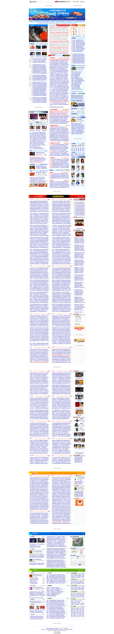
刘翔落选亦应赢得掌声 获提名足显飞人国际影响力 (61, 263)
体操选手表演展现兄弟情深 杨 (80, 210)
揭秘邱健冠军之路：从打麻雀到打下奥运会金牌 (61, 411)
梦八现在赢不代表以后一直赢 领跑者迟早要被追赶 (39, 482)
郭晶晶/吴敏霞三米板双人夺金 (79, 241)
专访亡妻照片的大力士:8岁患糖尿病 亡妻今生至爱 (61, 490)
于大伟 (76, 610)
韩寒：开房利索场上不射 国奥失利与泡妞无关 (37, 142)
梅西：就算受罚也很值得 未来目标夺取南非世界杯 (61, 507)
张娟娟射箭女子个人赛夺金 (79, 267)
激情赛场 (54, 39)
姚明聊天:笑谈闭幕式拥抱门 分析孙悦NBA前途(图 (61, 273)
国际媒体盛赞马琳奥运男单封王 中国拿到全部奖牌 (39, 253)
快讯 (35, 21)
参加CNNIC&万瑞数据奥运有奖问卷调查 (77, 98)
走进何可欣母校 (44, 77)
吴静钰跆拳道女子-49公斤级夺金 (80, 302)
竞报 (75, 601)
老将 (59, 37)
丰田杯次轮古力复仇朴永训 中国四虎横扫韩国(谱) (59, 187)
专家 (72, 21)
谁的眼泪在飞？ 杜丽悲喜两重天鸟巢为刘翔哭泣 (61, 399)
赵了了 (77, 615)
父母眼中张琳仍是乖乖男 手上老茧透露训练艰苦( (39, 353)
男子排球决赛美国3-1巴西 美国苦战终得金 (39, 90)
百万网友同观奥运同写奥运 (34, 178)
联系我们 (53, 629)
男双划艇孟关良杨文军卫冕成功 (38, 92)
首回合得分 (54, 145)
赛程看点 (63, 21)
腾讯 (71, 593)
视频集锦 (61, 41)
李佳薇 (78, 496)
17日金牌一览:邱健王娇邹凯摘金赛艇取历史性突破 (61, 415)
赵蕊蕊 (78, 582)
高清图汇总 (34, 120)
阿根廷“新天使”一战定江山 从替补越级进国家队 (61, 514)
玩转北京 (79, 155)
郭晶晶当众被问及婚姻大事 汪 (80, 206)
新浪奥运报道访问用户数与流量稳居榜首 (59, 52)
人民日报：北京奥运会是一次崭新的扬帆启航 (55, 591)
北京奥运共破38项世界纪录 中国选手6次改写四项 (59, 63)
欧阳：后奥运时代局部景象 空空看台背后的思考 (55, 601)
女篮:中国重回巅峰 (65, 140)
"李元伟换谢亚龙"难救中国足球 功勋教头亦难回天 (61, 390)
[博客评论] (35, 570)
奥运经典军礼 (35, 62)
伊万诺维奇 (81, 496)
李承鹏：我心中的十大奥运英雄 (76, 71)
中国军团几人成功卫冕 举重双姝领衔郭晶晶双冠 (39, 446)
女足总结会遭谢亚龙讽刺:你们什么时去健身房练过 (39, 381)
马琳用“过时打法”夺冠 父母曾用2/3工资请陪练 (38, 223)
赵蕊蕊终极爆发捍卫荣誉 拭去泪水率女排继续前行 (39, 302)
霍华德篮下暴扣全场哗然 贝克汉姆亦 (78, 61)
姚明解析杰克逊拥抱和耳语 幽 (80, 214)
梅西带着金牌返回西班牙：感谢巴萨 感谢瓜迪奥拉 (61, 477)
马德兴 (80, 612)
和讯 (82, 593)
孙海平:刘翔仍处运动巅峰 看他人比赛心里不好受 (61, 208)
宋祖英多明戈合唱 (38, 50)
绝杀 (54, 38)
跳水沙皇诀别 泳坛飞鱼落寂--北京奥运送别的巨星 (39, 514)
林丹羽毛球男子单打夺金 (78, 286)
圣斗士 (61, 38)
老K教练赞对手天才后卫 (65, 132)
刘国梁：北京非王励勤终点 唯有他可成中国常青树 (39, 216)
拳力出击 (77, 178)
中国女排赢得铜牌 (36, 95)
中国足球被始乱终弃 (43, 102)
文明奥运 (79, 587)
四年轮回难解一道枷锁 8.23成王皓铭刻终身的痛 (38, 247)
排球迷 (83, 574)
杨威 (71, 610)
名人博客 (74, 606)
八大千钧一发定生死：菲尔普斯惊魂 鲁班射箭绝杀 (59, 89)
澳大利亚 (80, 483)
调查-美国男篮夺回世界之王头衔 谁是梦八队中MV (39, 489)
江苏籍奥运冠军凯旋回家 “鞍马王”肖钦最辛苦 (60, 318)
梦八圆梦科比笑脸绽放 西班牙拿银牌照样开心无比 (61, 307)
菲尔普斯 (77, 491)
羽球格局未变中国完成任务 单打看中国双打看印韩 (39, 400)
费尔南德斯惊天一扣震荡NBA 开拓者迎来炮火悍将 (61, 482)
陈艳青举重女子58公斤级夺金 (79, 247)
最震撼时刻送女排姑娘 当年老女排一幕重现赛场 (39, 305)
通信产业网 (73, 596)
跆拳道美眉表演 (37, 609)
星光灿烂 (57, 39)
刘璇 (74, 609)
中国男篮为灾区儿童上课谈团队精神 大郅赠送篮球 (61, 268)
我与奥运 (79, 574)
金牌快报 (47, 21)
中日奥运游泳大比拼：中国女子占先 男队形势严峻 (39, 350)
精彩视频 (32, 43)
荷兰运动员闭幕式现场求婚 (64, 181)
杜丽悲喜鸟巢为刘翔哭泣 (64, 82)
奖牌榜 (60, 19)
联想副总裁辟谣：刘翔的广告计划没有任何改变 (61, 262)
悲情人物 (61, 102)
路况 (77, 21)
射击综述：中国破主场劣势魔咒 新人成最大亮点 (61, 398)
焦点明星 (77, 485)
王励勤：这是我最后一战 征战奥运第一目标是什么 (39, 217)
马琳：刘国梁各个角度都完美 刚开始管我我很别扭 (39, 226)
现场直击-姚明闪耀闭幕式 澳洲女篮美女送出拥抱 (61, 297)
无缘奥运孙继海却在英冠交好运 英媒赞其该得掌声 (61, 393)
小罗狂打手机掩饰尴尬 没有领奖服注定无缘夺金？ (61, 492)
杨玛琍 (79, 89)
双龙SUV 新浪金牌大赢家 (77, 100)
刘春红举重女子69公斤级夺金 (79, 261)
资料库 (67, 172)
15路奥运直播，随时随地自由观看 (41, 167)
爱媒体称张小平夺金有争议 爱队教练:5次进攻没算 (38, 159)
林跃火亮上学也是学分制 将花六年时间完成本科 (39, 349)
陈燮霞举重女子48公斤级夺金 (79, 237)
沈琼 (83, 611)
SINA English (64, 629)
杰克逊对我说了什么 (65, 28)
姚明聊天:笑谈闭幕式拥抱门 (79, 202)
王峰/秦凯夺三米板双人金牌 (79, 260)
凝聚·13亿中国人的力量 (43, 170)
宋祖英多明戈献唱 (58, 46)
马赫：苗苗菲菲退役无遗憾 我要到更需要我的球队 (39, 332)
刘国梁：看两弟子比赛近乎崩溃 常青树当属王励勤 (39, 235)
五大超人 (37, 58)
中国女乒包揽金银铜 (79, 228)
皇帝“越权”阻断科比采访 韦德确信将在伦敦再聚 (39, 509)
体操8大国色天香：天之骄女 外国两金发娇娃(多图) (56, 542)
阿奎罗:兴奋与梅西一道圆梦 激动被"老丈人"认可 (61, 480)
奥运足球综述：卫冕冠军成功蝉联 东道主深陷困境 (61, 378)
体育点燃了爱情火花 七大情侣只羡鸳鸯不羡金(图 (39, 405)
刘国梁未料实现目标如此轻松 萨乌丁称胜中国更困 (39, 208)
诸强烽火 (51, 172)
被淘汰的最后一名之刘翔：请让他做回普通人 (60, 232)
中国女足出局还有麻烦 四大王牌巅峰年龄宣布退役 (39, 386)
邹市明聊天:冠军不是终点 (53, 30)
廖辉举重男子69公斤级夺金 (79, 255)
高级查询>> (83, 108)
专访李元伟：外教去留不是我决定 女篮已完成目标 (39, 327)
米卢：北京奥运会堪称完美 (75, 86)
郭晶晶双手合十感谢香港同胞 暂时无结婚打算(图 (39, 352)
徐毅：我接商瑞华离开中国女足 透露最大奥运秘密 (38, 133)
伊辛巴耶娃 (78, 492)
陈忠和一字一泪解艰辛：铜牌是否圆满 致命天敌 (39, 300)
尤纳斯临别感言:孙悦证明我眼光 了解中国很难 (60, 164)
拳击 (74, 150)
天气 (77, 19)
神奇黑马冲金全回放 (55, 152)
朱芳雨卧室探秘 (35, 76)
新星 (58, 37)
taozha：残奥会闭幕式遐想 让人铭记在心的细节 (55, 609)
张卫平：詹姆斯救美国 (75, 76)
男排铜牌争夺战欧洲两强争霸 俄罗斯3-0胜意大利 (39, 272)
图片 (41, 19)
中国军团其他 (52, 157)
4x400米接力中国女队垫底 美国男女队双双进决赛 (61, 241)
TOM (76, 593)
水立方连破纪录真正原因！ (38, 587)
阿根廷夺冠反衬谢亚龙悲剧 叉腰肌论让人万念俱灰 (61, 385)
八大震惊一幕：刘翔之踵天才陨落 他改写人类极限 (61, 225)
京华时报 (78, 601)
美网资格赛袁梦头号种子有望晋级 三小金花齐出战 (61, 359)
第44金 (74, 48)
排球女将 (82, 185)
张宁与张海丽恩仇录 (43, 99)
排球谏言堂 (82, 589)
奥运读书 (82, 95)
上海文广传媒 (82, 604)
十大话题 (53, 102)
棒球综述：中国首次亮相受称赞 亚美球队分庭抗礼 (39, 460)
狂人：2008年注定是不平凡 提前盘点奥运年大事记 (56, 605)
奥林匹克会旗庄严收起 (36, 69)
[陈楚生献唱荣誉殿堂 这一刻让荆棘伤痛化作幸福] (33, 541)
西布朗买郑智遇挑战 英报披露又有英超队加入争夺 (61, 374)
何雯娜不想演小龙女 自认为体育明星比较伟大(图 (61, 320)
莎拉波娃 (81, 492)
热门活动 (32, 614)
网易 (74, 593)
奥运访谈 (66, 53)
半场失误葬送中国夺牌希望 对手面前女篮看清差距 (39, 339)
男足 (53, 370)
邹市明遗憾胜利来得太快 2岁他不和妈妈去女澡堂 (61, 447)
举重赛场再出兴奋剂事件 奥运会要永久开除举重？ (61, 503)
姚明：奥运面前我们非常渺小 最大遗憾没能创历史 (61, 276)
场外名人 (40, 58)
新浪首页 (74, 1)
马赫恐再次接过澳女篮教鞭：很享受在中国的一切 (39, 315)
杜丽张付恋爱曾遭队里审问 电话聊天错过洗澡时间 (61, 402)
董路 (77, 612)
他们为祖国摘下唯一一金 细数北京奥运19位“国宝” (59, 85)
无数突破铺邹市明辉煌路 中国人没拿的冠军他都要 (59, 147)
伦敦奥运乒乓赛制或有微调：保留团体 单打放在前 (39, 221)
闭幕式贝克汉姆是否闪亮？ (34, 579)
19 (77, 563)
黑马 (56, 38)
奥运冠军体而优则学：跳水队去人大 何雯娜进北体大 (56, 553)
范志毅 (74, 615)
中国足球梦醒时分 (79, 393)
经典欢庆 (34, 58)
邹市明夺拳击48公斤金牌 (79, 41)
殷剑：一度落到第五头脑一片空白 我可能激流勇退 (39, 433)
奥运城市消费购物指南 (37, 559)
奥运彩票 (72, 155)
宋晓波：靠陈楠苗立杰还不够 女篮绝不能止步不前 (39, 344)
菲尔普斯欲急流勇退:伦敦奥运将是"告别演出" (60, 173)
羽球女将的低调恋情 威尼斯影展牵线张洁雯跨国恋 (39, 411)
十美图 (68, 43)
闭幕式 (38, 19)
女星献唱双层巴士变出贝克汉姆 (38, 70)
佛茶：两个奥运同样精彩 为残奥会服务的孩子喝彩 (56, 616)
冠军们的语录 (44, 62)
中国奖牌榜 (64, 57)
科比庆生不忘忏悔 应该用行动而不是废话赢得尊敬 (39, 479)
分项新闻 (64, 172)
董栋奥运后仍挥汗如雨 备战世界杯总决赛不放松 (61, 321)
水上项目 (32, 421)
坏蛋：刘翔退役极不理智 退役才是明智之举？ (55, 607)
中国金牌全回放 (51, 49)
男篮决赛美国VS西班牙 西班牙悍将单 (79, 57)
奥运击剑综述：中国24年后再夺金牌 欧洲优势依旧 (61, 428)
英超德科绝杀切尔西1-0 (54, 184)
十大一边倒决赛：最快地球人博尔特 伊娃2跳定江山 (59, 90)
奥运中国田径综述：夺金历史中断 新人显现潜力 (61, 229)
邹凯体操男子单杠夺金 (78, 297)
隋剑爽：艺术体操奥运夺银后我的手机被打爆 (37, 143)
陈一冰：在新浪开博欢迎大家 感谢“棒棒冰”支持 (37, 148)
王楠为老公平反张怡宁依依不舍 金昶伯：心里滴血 (39, 237)
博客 (70, 19)
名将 (60, 49)
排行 (40, 21)
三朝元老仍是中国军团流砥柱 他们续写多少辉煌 (61, 337)
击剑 (74, 149)
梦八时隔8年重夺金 (64, 23)
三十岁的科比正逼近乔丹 (34, 583)
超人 (62, 49)
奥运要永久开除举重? (65, 177)
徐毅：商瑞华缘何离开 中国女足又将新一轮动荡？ (38, 139)
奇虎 (83, 594)
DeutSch (80, 9)
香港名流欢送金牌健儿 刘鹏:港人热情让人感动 (55, 556)
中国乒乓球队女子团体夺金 (79, 284)
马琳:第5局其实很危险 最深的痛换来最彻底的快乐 (39, 256)
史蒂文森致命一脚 (42, 91)
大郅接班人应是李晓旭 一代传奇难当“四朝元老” (61, 292)
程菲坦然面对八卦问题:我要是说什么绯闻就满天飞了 (56, 548)
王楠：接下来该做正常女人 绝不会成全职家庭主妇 (39, 214)
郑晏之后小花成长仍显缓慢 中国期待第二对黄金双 (61, 352)
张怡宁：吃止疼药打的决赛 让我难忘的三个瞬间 (39, 220)
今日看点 (60, 53)
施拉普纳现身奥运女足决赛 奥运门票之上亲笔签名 (39, 373)
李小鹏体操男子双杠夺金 (78, 294)
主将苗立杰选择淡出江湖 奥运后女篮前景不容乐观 (39, 325)
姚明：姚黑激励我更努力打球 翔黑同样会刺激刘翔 (61, 269)
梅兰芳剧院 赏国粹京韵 (40, 564)
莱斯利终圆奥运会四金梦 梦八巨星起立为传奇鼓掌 (39, 507)
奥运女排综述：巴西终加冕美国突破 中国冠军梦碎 (39, 290)
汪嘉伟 (75, 89)
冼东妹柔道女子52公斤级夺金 (79, 242)
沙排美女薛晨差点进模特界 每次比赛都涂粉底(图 (39, 275)
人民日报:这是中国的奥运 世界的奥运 (55, 36)
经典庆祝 (50, 50)
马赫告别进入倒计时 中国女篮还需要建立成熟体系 (39, 320)
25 (75, 564)
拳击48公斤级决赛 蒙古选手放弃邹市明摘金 (40, 86)
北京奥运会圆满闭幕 (54, 41)
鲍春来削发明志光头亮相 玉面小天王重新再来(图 (39, 414)
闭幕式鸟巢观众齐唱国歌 (37, 64)
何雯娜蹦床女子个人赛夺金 (79, 292)
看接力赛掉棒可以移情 (36, 102)
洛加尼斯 (75, 436)
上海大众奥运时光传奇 (33, 179)
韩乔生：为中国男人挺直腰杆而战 (76, 81)
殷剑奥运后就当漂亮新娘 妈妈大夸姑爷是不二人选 (39, 434)
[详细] (45, 155)
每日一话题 (33, 585)
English (70, 9)
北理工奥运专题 (81, 452)
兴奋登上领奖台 (63, 152)
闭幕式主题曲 (38, 130)
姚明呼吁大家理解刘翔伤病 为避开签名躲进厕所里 (61, 278)
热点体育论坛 (74, 585)
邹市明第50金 (69, 23)
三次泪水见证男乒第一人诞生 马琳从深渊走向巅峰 (39, 255)
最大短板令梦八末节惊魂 (63, 135)
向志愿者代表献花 (43, 67)
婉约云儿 (43, 579)
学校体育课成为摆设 (43, 97)
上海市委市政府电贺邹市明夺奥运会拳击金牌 (60, 446)
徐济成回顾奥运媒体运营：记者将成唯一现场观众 (56, 536)
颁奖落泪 (65, 145)
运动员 (64, 38)
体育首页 (31, 21)
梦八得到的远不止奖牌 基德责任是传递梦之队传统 (39, 499)
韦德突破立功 (40, 83)
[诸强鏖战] (35, 473)
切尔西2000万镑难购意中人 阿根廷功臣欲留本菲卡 (61, 520)
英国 (82, 481)
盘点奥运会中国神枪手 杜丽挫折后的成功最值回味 (61, 403)
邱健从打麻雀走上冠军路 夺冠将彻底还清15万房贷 (61, 414)
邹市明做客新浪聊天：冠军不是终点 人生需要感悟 (61, 443)
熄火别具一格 (55, 43)
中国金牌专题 (77, 230)
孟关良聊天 (67, 30)
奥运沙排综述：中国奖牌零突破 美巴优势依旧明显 (39, 292)
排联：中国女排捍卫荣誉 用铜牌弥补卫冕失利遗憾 (39, 296)
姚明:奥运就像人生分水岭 (58, 28)
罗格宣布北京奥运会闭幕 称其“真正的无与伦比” (58, 113)
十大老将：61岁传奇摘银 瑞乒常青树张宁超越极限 (59, 75)
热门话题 (53, 37)
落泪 (67, 49)
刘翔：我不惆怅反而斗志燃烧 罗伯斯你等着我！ (61, 249)
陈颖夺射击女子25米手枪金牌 (79, 257)
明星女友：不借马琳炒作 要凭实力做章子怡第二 (39, 225)
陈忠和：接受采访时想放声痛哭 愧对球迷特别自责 (39, 280)
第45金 (74, 47)
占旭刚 (76, 448)
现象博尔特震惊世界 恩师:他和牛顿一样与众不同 (61, 489)
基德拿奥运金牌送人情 (65, 139)
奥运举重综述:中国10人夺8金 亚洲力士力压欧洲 (38, 453)
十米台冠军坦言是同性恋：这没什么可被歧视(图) (61, 517)
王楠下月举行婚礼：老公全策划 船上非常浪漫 (60, 167)
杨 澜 (77, 91)
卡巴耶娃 (83, 442)
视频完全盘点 (58, 23)
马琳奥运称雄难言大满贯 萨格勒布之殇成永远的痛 (39, 259)
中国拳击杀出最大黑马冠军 (55, 155)
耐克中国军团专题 (41, 23)
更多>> (46, 150)
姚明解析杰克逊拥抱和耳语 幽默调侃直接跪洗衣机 (61, 281)
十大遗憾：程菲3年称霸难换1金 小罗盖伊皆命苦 (61, 336)
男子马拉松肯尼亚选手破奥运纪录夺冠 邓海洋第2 (61, 509)
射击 (72, 149)
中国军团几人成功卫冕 (63, 66)
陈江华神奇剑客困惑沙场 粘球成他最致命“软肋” (61, 284)
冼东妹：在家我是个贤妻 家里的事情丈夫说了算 (61, 461)
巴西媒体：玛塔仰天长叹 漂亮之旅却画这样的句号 (39, 377)
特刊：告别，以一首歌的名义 (61, 43)
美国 (31, 475)
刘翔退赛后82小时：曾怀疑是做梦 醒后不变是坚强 (61, 213)
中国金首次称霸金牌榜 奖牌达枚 (58, 32)
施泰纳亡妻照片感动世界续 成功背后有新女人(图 (61, 499)
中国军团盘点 (51, 23)
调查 (67, 38)
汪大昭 (83, 612)
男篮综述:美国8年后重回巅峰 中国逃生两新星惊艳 (61, 305)
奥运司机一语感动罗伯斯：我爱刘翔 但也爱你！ (61, 237)
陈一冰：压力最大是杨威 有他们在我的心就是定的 (61, 325)
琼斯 (76, 496)
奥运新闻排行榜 (66, 180)
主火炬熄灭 (53, 46)
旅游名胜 (81, 553)
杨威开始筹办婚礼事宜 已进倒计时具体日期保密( (61, 327)
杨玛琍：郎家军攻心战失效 (75, 85)
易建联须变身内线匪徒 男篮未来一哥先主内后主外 (61, 290)
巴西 (82, 482)
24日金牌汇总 (43, 120)
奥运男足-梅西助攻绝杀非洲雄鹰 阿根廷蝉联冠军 (61, 386)
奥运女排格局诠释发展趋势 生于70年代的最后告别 (39, 273)
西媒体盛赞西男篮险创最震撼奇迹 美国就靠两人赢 (38, 158)
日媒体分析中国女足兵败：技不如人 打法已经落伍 (39, 390)
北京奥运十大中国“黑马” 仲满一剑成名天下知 (60, 433)
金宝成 (72, 91)
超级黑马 (57, 102)
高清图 (38, 21)
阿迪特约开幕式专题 (74, 96)
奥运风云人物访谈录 (77, 95)
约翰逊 (80, 491)
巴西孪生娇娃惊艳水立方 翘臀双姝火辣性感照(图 (61, 519)
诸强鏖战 (82, 196)
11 (75, 562)
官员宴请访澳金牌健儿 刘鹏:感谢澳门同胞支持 (55, 560)
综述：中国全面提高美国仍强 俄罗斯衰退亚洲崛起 (59, 70)
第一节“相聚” (43, 64)
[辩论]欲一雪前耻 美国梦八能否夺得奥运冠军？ (37, 617)
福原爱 (77, 493)
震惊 (53, 38)
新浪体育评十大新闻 (64, 60)
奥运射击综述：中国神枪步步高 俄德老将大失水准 (61, 406)
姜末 (83, 616)
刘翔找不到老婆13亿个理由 (41, 594)
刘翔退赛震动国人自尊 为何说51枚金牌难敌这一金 (61, 217)
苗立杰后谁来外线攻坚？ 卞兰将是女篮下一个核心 (39, 318)
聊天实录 (50, 28)
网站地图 (77, 1)
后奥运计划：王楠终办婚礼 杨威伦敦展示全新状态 (39, 262)
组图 (66, 57)
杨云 (74, 610)
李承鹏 (75, 612)
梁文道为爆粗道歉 (44, 98)
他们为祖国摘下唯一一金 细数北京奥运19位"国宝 (61, 483)
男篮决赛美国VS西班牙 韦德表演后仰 (79, 60)
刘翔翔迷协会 (73, 577)
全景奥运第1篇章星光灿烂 (65, 36)
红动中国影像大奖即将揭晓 (40, 182)
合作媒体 (74, 598)
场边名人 (61, 50)
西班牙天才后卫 (31, 609)
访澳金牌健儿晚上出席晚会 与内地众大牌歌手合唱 (56, 561)
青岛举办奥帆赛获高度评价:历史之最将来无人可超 (39, 428)
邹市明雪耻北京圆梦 (53, 148)
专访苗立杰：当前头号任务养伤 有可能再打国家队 (39, 333)
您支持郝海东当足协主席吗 (34, 591)
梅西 (71, 583)
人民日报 (75, 600)
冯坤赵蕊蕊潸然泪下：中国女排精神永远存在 (38, 311)
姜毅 (76, 616)
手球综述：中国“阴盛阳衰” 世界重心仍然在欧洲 (39, 463)
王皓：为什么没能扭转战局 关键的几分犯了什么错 (39, 260)
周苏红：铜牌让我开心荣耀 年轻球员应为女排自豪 (39, 285)
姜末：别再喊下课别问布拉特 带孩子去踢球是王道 (38, 144)
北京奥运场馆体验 (75, 536)
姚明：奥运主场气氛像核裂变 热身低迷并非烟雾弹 (61, 275)
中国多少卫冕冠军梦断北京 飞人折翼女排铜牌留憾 (61, 223)
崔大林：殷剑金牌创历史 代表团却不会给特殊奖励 (39, 431)
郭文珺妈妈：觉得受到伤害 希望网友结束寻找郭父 (61, 405)
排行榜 (76, 199)
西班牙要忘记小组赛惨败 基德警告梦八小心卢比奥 (39, 493)
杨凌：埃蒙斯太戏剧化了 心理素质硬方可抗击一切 (61, 410)
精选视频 (73, 38)
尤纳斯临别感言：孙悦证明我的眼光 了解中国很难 (61, 309)
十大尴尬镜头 (42, 61)
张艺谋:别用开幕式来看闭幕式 (63, 121)
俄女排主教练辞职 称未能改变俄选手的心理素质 (39, 513)
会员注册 (67, 629)
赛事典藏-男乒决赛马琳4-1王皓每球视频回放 (38, 233)
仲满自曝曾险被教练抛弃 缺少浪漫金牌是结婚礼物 (61, 427)
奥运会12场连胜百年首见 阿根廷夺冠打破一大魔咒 (61, 497)
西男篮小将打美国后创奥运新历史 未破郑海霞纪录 (61, 486)
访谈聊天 (73, 117)
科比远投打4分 (35, 83)
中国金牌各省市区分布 (65, 64)
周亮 (71, 616)
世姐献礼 (82, 178)
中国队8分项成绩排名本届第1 (55, 64)
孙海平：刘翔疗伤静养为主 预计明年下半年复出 (61, 214)
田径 (53, 199)
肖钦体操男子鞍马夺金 (78, 283)
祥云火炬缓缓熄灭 (43, 69)
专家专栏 (73, 65)
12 (77, 562)
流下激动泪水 (44, 88)
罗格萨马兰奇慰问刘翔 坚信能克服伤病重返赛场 (61, 221)
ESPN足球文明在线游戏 (79, 453)
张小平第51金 (74, 23)
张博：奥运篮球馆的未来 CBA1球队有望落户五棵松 (38, 138)
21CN (75, 594)
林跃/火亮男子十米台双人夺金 (79, 246)
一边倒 (66, 37)
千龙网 (76, 596)
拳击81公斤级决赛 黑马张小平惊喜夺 (78, 56)
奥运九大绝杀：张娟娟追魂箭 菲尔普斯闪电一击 (58, 94)
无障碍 (83, 21)
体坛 (81, 600)
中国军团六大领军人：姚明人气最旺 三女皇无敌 (58, 72)
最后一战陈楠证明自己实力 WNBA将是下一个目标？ (39, 340)
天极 (71, 595)
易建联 (81, 582)
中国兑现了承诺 (59, 42)
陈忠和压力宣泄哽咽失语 (43, 95)
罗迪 (71, 611)
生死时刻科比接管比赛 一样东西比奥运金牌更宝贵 (59, 133)
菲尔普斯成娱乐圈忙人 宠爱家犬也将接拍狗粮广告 (56, 552)
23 (71, 564)
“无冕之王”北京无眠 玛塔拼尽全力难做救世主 (38, 375)
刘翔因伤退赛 (46, 23)
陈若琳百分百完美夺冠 (79, 46)
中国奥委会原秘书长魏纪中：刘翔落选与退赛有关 (61, 247)
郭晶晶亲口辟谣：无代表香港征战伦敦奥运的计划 (39, 359)
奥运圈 (72, 574)
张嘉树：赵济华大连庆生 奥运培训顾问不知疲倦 (55, 604)
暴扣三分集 (42, 82)
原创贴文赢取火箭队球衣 (78, 459)
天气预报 (76, 155)
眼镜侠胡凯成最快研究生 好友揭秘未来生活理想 (61, 220)
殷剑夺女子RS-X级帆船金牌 (80, 48)
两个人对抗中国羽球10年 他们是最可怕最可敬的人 (39, 415)
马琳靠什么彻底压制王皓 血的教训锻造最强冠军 (39, 252)
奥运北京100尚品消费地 (33, 563)
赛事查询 (63, 19)
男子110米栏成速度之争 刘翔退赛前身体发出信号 (61, 256)
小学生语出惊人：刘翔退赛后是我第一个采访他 (61, 202)
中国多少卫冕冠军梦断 (54, 93)
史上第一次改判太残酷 (65, 159)
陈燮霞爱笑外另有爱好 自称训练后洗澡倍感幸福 (39, 441)
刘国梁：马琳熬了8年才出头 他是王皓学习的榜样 (39, 244)
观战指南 (72, 95)
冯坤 (83, 609)
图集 (68, 41)
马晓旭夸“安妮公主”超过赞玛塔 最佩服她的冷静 (39, 380)
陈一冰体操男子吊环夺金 (78, 289)
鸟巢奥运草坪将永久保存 (54, 181)
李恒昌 (44, 582)
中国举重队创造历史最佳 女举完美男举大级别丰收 (39, 443)
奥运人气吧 (74, 579)
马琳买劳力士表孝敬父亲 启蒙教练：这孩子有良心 (39, 229)
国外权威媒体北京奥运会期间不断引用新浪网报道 (59, 100)
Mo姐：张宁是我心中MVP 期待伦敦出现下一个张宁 (38, 141)
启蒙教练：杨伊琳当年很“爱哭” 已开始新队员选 (61, 332)
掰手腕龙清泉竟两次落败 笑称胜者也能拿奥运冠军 (39, 448)
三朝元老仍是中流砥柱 (64, 81)
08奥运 (72, 587)
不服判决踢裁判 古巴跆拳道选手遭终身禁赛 (37, 612)
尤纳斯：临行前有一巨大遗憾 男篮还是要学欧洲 (61, 311)
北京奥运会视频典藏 (56, 47)
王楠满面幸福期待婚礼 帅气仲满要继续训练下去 (39, 202)
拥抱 (65, 50)
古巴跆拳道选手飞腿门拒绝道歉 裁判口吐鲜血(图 (61, 494)
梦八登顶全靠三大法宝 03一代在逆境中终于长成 (39, 480)
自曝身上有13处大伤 (52, 29)
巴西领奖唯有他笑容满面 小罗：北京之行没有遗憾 (61, 500)
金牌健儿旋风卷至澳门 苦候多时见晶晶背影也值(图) (56, 564)
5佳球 (45, 82)
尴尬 (63, 50)
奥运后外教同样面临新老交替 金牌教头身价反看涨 (61, 423)
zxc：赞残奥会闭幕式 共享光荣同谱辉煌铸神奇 (55, 608)
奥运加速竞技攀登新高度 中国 (80, 209)
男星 (57, 38)
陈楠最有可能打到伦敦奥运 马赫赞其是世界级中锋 (39, 321)
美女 (66, 50)
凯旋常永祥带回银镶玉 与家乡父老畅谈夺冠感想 (61, 440)
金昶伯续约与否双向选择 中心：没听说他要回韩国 (39, 459)
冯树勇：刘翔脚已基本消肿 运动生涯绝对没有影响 (61, 233)
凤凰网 (77, 594)
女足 (31, 370)
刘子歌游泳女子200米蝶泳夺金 (79, 262)
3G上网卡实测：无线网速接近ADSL (41, 168)
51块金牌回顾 (44, 58)
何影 (75, 442)
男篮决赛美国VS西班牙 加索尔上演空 (79, 59)
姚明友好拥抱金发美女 (42, 68)
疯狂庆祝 (61, 145)
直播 (53, 19)
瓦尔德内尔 (79, 436)
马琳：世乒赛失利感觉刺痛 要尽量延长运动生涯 (39, 250)
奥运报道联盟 (74, 591)
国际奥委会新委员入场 (36, 67)
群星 (68, 46)
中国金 (65, 47)
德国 (80, 481)
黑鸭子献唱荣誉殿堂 (41, 544)
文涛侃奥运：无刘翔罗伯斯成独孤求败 (77, 131)
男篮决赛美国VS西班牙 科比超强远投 (79, 55)
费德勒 (79, 583)
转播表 (80, 21)
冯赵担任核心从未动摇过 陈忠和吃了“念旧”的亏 (39, 269)
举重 (80, 149)
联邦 (79, 589)
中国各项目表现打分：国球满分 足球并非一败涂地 (59, 67)
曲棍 (80, 150)
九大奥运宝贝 (35, 61)
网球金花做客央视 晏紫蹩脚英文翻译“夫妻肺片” (61, 356)
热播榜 (53, 21)
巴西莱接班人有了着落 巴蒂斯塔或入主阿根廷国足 (61, 493)
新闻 (51, 37)
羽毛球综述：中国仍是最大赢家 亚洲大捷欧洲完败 (39, 410)
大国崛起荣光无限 (57, 49)
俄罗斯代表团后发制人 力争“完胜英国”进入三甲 (39, 518)
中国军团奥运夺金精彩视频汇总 (78, 51)
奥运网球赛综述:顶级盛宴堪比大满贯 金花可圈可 (61, 353)
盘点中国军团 (52, 57)
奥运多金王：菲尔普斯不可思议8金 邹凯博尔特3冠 (61, 342)
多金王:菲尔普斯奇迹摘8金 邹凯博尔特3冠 (60, 71)
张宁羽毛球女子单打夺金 (78, 276)
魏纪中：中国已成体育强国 (75, 75)
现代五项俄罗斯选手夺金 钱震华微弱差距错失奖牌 (39, 523)
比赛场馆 (81, 552)
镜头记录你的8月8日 (33, 182)
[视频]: (50, 46)
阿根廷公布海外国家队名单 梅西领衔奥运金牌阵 (61, 496)
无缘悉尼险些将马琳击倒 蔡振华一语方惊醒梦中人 (39, 232)
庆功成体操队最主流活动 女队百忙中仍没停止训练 (61, 333)
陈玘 (81, 609)
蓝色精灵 (77, 185)
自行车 (83, 150)
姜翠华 (83, 448)
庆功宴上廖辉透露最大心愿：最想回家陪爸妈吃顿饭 (56, 546)
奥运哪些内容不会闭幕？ (40, 152)
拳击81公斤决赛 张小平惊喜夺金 (38, 85)
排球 (31, 266)
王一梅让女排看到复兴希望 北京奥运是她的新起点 (39, 304)
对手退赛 (58, 145)
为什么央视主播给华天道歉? (34, 597)
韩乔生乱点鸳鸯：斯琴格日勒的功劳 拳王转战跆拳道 (56, 551)
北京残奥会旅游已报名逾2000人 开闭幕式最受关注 (61, 201)
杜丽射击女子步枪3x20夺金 (79, 263)
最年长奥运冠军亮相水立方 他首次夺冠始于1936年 (61, 504)
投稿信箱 (56, 628)
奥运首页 (31, 19)
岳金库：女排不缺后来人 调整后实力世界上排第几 (39, 278)
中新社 (78, 600)
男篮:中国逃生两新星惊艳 (56, 140)
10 (73, 562)
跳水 (62, 157)
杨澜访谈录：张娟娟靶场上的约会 (76, 133)
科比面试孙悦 (79, 415)
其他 (53, 438)
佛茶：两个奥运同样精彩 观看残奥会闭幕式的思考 (56, 612)
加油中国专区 (77, 455)
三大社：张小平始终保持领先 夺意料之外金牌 (37, 160)
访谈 (51, 21)
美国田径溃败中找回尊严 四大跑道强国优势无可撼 (39, 506)
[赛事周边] (35, 533)
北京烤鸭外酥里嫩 (32, 554)
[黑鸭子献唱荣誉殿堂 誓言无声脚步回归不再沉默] (41, 541)
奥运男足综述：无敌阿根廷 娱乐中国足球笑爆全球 (61, 377)
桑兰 (79, 610)
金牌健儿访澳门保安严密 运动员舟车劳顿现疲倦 (55, 562)
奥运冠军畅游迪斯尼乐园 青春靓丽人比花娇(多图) (56, 565)
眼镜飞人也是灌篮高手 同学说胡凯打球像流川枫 (61, 240)
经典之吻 (38, 61)
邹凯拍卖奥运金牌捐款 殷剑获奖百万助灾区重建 (61, 322)
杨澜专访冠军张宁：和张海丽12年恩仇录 (77, 128)
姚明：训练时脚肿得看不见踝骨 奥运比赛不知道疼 (61, 272)
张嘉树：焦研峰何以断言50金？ (76, 84)
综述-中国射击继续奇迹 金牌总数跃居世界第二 (60, 418)
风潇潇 (44, 578)
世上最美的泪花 (41, 597)
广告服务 (50, 629)
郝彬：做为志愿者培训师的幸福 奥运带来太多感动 (38, 134)
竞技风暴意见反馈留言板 (50, 628)
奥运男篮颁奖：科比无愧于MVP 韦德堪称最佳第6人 (59, 131)
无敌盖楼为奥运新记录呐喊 (41, 172)
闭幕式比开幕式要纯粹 (33, 582)
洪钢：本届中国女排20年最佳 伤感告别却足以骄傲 (39, 297)
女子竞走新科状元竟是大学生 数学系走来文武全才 (39, 520)
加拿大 (80, 482)
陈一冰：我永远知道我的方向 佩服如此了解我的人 (38, 132)
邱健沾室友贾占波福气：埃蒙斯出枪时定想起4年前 (61, 408)
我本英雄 (63, 39)
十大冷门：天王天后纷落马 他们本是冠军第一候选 (59, 97)
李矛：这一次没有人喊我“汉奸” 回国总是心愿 (38, 406)
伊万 (79, 611)
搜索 (75, 21)
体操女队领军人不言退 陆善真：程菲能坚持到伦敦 (61, 315)
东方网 (79, 596)
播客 (69, 21)
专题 (47, 19)
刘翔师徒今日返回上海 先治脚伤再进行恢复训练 (61, 216)
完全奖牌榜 (60, 57)
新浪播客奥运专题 (80, 96)
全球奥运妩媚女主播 (33, 594)
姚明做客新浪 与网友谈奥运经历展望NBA (59, 27)
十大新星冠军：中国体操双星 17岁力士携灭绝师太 (59, 74)
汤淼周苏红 (78, 609)
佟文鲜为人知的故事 (43, 78)
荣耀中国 (60, 39)
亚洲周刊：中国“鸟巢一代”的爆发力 (53, 587)
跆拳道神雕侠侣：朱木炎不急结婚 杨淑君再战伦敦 (61, 444)
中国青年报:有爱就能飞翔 (51, 595)
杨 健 (75, 91)
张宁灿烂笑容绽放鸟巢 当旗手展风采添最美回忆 (58, 123)
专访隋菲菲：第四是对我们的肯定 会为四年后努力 (39, 330)
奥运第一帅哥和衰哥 (41, 591)
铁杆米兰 (43, 583)
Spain (76, 9)
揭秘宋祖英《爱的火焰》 (63, 117)
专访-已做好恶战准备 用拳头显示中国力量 (60, 144)
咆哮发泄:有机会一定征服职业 (62, 148)
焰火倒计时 (32, 56)
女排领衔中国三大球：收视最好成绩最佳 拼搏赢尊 (39, 268)
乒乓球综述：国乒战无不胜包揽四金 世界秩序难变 (39, 240)
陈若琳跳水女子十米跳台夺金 (79, 304)
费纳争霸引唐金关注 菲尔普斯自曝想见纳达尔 (60, 175)
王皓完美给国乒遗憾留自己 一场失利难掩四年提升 (39, 263)
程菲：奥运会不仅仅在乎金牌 (80, 205)
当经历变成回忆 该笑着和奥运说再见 (35, 601)
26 (77, 564)
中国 (43, 19)
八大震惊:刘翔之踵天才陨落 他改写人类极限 (61, 87)
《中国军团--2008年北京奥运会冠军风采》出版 (55, 543)
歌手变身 (82, 171)
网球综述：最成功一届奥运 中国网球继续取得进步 (61, 350)
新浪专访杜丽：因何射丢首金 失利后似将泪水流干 (61, 400)
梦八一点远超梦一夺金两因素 (55, 132)
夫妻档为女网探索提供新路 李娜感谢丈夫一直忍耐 (61, 362)
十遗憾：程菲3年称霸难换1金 (63, 93)
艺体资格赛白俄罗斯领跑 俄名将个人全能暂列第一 (39, 521)
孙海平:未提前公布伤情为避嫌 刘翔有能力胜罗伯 (61, 211)
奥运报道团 (73, 97)
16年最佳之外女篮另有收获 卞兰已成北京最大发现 (39, 336)
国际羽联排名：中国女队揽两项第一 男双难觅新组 (39, 398)
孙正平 (72, 89)
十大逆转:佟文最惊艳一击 (64, 96)
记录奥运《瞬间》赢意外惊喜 (40, 177)
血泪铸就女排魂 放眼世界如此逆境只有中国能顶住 (39, 276)
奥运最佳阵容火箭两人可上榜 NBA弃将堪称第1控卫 (61, 293)
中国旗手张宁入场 (38, 56)
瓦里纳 (82, 491)
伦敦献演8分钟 (44, 50)
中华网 (77, 595)
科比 (74, 583)
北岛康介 (79, 493)
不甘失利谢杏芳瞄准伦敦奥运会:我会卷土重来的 (39, 399)
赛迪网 (83, 595)
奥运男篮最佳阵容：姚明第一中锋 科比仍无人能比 (59, 128)
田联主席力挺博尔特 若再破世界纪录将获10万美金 (61, 510)
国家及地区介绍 (78, 475)
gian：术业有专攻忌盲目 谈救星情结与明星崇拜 (55, 615)
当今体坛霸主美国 (81, 477)
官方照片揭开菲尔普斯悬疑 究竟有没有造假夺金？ (39, 496)
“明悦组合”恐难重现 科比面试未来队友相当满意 (61, 285)
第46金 (74, 46)
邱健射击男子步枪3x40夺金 (79, 277)
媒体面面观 (50, 585)
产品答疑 (71, 629)
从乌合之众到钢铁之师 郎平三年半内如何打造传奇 (39, 500)
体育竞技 (78, 588)
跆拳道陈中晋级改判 (36, 91)
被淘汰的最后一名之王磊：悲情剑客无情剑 (60, 431)
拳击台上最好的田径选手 (37, 98)
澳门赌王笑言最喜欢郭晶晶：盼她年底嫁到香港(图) (56, 555)
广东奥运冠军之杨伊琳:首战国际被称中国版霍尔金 (61, 330)
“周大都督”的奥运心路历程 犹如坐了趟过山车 (38, 423)
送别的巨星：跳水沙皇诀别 (55, 82)
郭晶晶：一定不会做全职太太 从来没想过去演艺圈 (39, 360)
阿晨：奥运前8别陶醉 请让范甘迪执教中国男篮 (55, 600)
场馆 (80, 19)
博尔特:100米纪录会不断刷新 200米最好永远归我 (61, 513)
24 (73, 564)
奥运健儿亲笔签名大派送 (78, 460)
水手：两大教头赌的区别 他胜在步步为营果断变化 (56, 611)
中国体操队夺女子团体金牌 (79, 256)
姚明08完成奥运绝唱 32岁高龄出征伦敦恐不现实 (61, 287)
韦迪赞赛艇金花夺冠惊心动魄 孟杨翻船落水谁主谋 (39, 424)
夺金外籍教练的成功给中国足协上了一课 (36, 602)
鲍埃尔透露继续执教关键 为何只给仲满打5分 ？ (61, 424)
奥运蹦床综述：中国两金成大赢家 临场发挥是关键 (61, 340)
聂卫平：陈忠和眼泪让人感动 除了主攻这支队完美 (39, 287)
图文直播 (57, 21)
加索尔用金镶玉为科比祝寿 (34, 578)
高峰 (71, 615)
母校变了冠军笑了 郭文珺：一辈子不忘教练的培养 (56, 540)
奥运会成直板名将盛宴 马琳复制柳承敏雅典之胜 (39, 241)
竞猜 (67, 21)
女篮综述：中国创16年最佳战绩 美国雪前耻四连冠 (61, 304)
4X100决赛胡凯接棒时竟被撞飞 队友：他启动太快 (61, 238)
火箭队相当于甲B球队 (65, 29)
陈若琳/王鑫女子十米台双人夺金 (80, 252)
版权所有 (58, 631)
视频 (52, 53)
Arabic (84, 9)
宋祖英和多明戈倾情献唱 (37, 71)
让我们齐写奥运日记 (40, 179)
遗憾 (61, 37)
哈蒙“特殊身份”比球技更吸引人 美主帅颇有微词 (39, 517)
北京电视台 (73, 604)
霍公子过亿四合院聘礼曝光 (37, 77)
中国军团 (63, 53)
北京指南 (32, 549)
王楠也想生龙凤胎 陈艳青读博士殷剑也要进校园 (39, 201)
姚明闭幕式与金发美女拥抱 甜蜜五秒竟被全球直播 (61, 299)
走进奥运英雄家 (32, 130)
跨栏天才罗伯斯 (80, 487)
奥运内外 (51, 180)
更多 (68, 157)
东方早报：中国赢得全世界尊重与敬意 (54, 593)
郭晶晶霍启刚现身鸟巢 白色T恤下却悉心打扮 (60, 163)
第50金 (74, 41)
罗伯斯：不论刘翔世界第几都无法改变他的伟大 (61, 245)
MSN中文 (79, 593)
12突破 (61, 33)
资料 (60, 21)
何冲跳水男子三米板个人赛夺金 (79, 299)
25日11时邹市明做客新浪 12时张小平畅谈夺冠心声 (61, 453)
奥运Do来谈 (76, 587)
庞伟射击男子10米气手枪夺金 (79, 239)
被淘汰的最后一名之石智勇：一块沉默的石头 (38, 447)
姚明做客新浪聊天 (38, 41)
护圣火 (83, 587)
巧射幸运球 (45, 70)
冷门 (62, 37)
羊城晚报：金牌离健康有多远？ (52, 594)
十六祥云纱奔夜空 (44, 71)
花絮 (42, 21)
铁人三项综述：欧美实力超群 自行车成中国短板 (61, 451)
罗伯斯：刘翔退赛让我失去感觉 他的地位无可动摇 (61, 244)
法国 (79, 481)
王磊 (81, 610)
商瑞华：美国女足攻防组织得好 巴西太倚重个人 (39, 374)
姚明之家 (76, 589)
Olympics (82, 19)
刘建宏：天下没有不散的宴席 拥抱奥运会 (77, 80)
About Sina (46, 629)
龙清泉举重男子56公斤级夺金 (79, 245)
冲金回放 (44, 85)
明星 (44, 21)
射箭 (72, 150)
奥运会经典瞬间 (42, 609)
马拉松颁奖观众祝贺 (43, 65)
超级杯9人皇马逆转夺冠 (64, 184)
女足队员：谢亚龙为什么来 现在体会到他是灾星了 (39, 392)
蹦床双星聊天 (79, 119)
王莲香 (83, 436)
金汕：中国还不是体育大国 (75, 74)
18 (75, 563)
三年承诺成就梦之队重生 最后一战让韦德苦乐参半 (39, 492)
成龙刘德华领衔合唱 (64, 46)
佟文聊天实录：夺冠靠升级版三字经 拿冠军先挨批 (61, 460)
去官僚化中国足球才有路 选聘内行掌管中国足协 (61, 375)
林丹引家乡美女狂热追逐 (42, 76)
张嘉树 (80, 615)
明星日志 (32, 599)
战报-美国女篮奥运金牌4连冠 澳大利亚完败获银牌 (39, 329)
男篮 (53, 266)
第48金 (74, 43)
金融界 (74, 595)
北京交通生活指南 (41, 557)
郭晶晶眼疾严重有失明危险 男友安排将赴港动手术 (56, 539)
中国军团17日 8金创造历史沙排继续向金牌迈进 (60, 417)
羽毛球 (83, 149)
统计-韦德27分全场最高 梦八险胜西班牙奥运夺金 (39, 490)
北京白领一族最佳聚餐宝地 (40, 554)
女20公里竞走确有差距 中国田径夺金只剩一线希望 (61, 259)
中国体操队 (75, 574)
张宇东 (83, 615)
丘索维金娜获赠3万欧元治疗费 (55, 177)
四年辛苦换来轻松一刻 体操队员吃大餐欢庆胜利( (61, 324)
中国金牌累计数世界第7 (56, 33)
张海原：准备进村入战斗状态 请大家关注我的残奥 (38, 137)
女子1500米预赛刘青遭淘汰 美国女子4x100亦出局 (61, 252)
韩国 (76, 483)
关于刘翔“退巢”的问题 (79, 378)
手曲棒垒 (32, 455)
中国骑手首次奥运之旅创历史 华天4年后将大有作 (61, 441)
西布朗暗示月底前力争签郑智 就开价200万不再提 (61, 392)
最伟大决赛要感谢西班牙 (54, 137)
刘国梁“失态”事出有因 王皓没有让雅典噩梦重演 (39, 228)
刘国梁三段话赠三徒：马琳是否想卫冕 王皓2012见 (39, 245)
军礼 (55, 50)
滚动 (51, 53)
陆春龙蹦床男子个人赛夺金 (79, 298)
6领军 (63, 33)
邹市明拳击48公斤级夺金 (78, 309)
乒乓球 (64, 157)
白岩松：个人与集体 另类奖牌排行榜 (77, 79)
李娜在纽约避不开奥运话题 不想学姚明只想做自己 (61, 349)
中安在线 (82, 596)
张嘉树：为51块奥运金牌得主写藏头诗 (36, 147)
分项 (45, 19)
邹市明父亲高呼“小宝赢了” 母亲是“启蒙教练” (58, 149)
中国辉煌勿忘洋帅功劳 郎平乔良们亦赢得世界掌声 (59, 83)
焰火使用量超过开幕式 (54, 121)
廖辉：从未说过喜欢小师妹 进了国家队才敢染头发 (39, 450)
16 (71, 563)
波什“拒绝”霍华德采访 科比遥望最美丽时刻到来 (39, 497)
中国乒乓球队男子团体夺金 (79, 293)
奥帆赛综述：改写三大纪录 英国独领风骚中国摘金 (39, 430)
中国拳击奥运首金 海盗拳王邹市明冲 (78, 62)
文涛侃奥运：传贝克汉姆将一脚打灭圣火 (77, 127)
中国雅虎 (80, 594)
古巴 (78, 482)
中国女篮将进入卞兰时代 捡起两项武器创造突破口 (39, 322)
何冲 (83, 582)
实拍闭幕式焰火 (44, 130)
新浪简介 (43, 629)
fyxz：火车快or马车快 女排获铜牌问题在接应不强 (56, 613)
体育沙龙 (82, 577)
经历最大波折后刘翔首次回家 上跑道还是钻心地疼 (61, 204)
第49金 (74, 42)
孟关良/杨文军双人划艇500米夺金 (80, 307)
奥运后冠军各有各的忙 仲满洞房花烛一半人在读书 (56, 538)
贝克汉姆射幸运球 (44, 56)
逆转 (64, 37)
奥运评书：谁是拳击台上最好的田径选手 (77, 126)
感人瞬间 (58, 50)
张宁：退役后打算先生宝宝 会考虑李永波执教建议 (39, 418)
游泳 (31, 347)
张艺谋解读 (51, 43)
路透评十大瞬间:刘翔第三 (54, 96)
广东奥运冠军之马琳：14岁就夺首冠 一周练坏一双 (39, 205)
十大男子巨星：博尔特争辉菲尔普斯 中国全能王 (61, 228)
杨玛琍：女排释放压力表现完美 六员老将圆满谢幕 (39, 299)
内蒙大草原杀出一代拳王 (64, 155)
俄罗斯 (31, 511)
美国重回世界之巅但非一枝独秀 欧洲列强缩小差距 (59, 136)
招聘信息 (56, 629)
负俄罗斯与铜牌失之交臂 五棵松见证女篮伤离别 (39, 324)
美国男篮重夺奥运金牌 (54, 125)
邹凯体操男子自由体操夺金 (79, 282)
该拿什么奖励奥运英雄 (36, 99)
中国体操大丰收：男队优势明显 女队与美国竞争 (61, 329)
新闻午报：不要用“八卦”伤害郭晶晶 (53, 590)
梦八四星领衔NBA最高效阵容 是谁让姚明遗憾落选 (59, 129)
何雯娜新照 (78, 171)
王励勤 (72, 582)
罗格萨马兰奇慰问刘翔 (65, 42)
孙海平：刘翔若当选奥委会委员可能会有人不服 (61, 250)
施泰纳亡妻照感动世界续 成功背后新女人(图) (60, 176)
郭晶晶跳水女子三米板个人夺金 (79, 287)
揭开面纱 (73, 171)
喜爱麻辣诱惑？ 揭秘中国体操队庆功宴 (36, 611)
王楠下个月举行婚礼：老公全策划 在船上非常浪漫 (39, 213)
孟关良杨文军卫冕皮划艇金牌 (80, 43)
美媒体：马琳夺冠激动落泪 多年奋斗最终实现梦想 (39, 249)
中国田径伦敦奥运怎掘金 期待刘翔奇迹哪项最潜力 (61, 205)
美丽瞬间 (66, 39)
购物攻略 (36, 557)
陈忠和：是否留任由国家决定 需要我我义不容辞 (39, 309)
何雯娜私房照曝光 (43, 75)
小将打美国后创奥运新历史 (64, 137)
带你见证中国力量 (42, 178)
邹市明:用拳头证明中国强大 (37, 88)
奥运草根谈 (50, 598)
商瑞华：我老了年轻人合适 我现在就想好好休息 (39, 389)
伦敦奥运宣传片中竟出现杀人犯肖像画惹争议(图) (59, 183)
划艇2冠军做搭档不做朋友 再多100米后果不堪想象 (39, 427)
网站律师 (60, 629)
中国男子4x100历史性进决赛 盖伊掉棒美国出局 (60, 255)
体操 (66, 157)
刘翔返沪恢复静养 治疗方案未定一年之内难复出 (61, 209)
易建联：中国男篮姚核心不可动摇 (76, 123)
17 (73, 563)
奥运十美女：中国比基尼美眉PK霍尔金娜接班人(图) (59, 86)
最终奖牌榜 (51, 33)
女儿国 (76, 588)
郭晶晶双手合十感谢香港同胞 (80, 212)
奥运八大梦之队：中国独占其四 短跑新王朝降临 (61, 339)
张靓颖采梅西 (73, 185)
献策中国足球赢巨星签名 (78, 458)
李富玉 (74, 611)
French (73, 9)
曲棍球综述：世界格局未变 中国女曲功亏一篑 (38, 461)
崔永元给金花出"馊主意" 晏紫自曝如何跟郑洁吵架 (61, 357)
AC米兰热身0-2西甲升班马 (65, 185)
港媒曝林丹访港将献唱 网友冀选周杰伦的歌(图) (38, 417)
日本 (78, 483)
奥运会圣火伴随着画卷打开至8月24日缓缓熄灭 (58, 120)
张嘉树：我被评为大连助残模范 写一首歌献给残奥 (38, 136)
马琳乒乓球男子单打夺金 (78, 308)
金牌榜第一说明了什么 (36, 97)
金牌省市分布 (67, 33)
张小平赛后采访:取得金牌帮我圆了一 (78, 54)
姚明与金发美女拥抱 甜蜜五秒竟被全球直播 (58, 116)
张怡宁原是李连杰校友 (36, 75)
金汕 (44, 602)
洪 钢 (82, 89)
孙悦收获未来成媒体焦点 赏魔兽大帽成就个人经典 (61, 288)
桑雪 (81, 611)
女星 (59, 38)
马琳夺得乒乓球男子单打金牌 (80, 42)
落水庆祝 (44, 92)
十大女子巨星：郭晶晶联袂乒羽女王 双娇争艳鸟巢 (59, 78)
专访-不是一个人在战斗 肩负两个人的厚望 (60, 151)
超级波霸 (73, 178)
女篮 (31, 313)
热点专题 (73, 93)
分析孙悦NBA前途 (58, 29)
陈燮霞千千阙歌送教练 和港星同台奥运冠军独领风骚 (56, 566)
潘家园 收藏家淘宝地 (33, 564)
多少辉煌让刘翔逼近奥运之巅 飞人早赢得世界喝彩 (61, 260)
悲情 (56, 37)
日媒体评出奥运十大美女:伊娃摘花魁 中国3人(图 (61, 506)
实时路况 (83, 155)
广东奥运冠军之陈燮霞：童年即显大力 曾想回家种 (39, 444)
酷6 (84, 593)
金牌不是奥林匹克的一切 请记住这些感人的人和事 (59, 98)
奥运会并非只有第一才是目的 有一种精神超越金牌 (61, 479)
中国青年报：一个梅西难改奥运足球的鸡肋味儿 (61, 380)
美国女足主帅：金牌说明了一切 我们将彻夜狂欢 (39, 378)
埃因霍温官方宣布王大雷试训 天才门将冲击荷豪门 (61, 389)
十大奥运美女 (39, 62)
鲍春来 (75, 582)
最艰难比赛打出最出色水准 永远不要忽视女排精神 (39, 308)
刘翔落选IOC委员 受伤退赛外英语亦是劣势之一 (61, 243)
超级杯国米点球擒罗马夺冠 (55, 185)
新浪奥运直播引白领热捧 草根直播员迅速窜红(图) (56, 549)
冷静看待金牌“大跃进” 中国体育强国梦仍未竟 (58, 68)
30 (71, 565)
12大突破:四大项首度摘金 (54, 66)
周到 (79, 616)
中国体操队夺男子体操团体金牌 (79, 250)
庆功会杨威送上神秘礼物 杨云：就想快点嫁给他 (55, 544)
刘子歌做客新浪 (32, 50)
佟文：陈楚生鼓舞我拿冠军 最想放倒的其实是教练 (61, 463)
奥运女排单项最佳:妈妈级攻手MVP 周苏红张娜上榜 (39, 288)
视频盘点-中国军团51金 (56, 60)
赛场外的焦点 (79, 400)
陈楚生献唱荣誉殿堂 (33, 544)
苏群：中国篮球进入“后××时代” (35, 146)
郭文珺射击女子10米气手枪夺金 (79, 240)
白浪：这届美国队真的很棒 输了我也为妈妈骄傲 (39, 503)
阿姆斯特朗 (79, 448)
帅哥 (63, 102)
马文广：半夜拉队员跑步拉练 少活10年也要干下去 (39, 451)
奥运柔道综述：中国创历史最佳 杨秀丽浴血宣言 (61, 459)
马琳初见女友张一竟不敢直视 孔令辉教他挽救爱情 (39, 238)
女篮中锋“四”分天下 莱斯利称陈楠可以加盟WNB (39, 317)
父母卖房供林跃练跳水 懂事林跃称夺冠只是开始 (39, 356)
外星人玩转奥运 (79, 385)
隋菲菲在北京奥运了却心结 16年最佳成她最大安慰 (39, 337)
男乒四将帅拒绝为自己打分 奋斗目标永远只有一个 (39, 209)
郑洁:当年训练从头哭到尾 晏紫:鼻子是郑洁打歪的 (61, 360)
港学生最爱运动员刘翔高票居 (80, 213)
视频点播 (32, 536)
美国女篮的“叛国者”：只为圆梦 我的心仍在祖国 (39, 494)
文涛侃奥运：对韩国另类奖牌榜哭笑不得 (77, 132)
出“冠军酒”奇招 (77, 97)
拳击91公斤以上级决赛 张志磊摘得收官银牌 (40, 84)
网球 (76, 149)
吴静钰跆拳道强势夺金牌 (79, 47)
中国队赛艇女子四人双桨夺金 (79, 278)
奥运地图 (74, 548)
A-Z (51, 38)
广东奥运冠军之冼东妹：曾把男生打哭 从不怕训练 (61, 457)
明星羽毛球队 (78, 577)
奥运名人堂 (77, 417)
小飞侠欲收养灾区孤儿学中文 (55, 139)
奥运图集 (32, 112)
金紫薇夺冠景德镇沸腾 (36, 78)
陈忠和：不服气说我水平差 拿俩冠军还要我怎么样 (39, 284)
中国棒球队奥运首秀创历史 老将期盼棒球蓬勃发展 (39, 457)
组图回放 (67, 116)
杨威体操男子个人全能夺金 (79, 265)
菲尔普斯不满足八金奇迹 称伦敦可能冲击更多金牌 (39, 486)
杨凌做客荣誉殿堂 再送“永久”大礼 (35, 545)
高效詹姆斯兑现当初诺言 (54, 135)
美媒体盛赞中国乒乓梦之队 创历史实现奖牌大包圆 (39, 243)
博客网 (72, 594)
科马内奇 (79, 442)
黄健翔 (72, 612)
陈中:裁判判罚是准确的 (56, 159)
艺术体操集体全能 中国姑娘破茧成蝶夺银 (39, 89)
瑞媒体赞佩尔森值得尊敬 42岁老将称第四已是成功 (61, 523)
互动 (31, 170)
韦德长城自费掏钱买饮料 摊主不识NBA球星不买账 (39, 477)
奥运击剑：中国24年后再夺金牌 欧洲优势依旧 (60, 160)
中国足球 (82, 588)
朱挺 (76, 611)
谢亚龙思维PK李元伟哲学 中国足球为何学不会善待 (61, 381)
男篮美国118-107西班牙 (36, 82)
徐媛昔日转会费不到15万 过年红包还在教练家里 (39, 393)
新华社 (72, 600)
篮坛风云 (72, 589)
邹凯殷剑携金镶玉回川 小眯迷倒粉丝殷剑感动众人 (61, 317)
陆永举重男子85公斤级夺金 (79, 272)
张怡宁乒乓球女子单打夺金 (79, 305)
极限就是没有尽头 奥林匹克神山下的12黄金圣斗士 (59, 79)
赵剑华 (77, 89)
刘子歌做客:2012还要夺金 (61, 30)
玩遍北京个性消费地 (41, 563)
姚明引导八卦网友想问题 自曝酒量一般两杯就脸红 (61, 280)
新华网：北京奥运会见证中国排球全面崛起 (38, 293)
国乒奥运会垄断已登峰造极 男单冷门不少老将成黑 (39, 204)
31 (73, 565)
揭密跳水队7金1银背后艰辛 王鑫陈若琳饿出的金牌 (39, 357)
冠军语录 (64, 49)
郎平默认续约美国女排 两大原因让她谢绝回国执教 (39, 504)
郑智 (83, 610)
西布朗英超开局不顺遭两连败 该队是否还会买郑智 (61, 373)
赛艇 (76, 150)
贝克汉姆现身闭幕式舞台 (54, 117)
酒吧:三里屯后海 (32, 557)
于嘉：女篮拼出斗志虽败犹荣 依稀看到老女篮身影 (39, 343)
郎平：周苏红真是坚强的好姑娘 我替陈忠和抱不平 (39, 281)
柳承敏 (82, 493)
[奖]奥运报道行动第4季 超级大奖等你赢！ (36, 616)
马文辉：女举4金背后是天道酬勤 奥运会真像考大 (39, 440)
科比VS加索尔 (44, 83)
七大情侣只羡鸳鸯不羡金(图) (55, 81)
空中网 (80, 595)
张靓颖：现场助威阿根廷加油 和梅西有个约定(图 (61, 516)
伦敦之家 (81, 97)
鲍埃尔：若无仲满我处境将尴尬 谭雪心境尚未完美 (61, 434)
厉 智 (79, 91)
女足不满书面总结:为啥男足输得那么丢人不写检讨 (39, 385)
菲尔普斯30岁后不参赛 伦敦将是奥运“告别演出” (39, 487)
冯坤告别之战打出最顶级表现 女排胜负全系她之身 (39, 307)
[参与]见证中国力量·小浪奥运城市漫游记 (36, 618)
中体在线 (72, 601)
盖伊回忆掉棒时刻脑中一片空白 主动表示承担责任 (61, 253)
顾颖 (44, 601)
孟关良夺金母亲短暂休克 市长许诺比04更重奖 (60, 166)
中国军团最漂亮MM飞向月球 (34, 595)
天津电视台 (77, 604)
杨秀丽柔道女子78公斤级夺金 (79, 268)
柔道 (78, 150)
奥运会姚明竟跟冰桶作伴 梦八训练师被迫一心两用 (61, 296)
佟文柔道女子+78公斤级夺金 (79, 271)
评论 (72, 19)
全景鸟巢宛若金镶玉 (36, 65)
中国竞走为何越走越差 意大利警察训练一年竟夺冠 (61, 235)
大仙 (81, 616)
